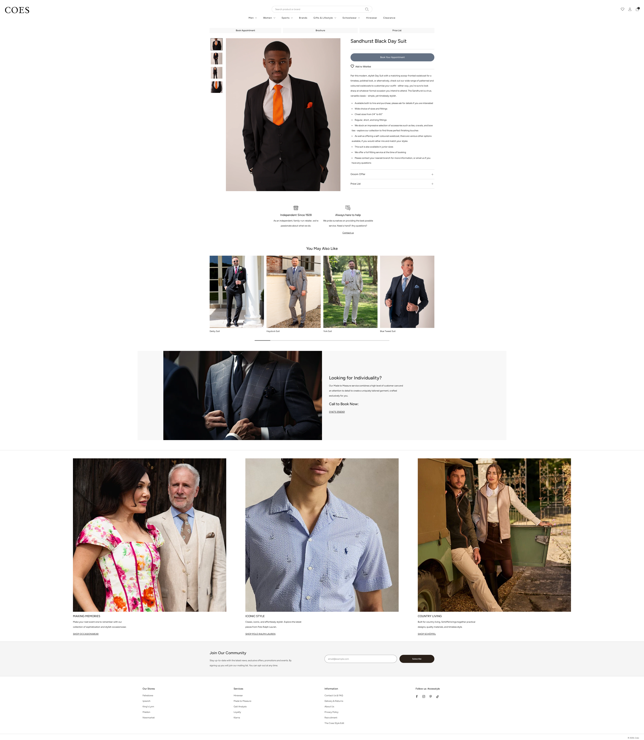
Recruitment (331, 717)
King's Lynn (148, 706)
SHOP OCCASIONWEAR (86, 634)
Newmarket (149, 717)
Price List (396, 30)
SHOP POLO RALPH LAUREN (260, 634)
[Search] (367, 9)
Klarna (237, 717)
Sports (286, 17)
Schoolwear (349, 17)
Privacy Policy (331, 712)
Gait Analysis (240, 706)
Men (251, 17)
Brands (303, 17)
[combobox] (322, 9)
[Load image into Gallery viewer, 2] (217, 58)
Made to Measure (242, 701)
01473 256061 (337, 411)
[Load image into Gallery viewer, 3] (217, 73)
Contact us (348, 232)
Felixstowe (148, 695)
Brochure (320, 30)
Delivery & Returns (334, 701)
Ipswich (146, 701)
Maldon (146, 712)
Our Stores (149, 688)
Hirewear (371, 17)
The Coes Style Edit (334, 723)
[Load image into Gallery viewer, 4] (217, 87)
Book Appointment (245, 30)
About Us (329, 706)
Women (267, 17)
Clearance (389, 17)
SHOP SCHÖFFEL (427, 634)
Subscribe (416, 659)
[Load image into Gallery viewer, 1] (217, 44)
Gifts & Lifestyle (323, 17)
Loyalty (237, 712)
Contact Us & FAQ (334, 695)
